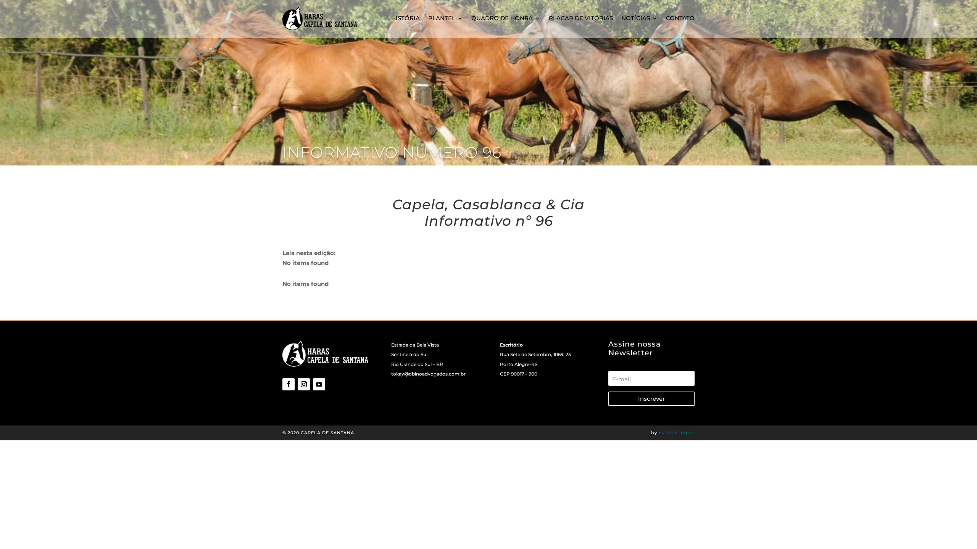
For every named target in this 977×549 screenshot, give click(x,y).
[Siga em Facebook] (288, 384)
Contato (680, 18)
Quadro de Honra (502, 18)
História (405, 18)
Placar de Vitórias (581, 18)
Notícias (635, 18)
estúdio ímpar (677, 432)
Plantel (441, 18)
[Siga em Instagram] (304, 384)
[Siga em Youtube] (319, 384)
